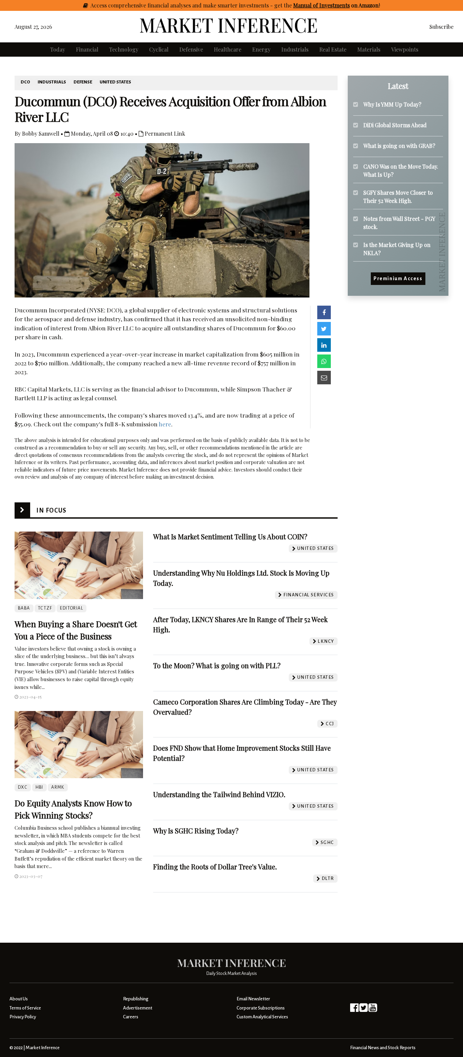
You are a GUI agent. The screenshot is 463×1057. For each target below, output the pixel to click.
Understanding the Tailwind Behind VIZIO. (219, 794)
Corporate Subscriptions (261, 1008)
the (331, 5)
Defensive (191, 49)
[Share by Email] (324, 377)
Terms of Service (25, 1008)
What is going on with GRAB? (399, 145)
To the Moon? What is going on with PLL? (217, 665)
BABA (24, 608)
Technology (123, 49)
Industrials (294, 49)
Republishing (135, 998)
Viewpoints (404, 49)
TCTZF (45, 608)
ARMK (57, 787)
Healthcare (227, 49)
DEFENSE (83, 82)
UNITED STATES (115, 82)
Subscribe (441, 26)
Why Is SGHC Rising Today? (196, 830)
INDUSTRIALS (52, 82)
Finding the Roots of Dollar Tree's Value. (215, 866)
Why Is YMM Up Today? (392, 104)
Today (57, 49)
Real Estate (332, 49)
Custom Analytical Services (262, 1016)
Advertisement (137, 1008)
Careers (130, 1016)
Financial (87, 49)
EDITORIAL (71, 608)
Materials (368, 49)
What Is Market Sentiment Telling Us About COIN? (230, 536)
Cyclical (158, 49)
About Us (18, 998)
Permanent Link (164, 133)
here (165, 424)
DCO (25, 82)
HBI (39, 787)
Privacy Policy (22, 1016)
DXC (22, 787)
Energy (261, 49)
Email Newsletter (253, 998)
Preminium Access (398, 279)
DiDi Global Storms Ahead (395, 125)
